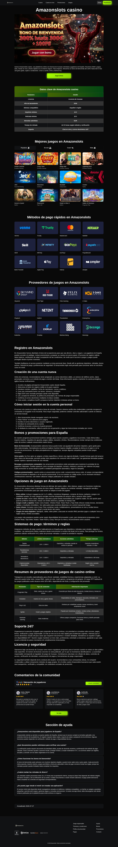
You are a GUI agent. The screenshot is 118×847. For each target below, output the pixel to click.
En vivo (46, 147)
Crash (69, 147)
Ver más (59, 713)
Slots (91, 147)
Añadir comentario (93, 683)
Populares (24, 147)
